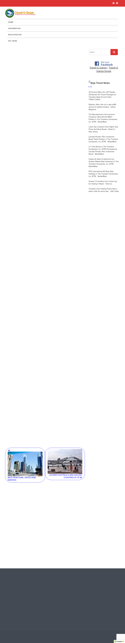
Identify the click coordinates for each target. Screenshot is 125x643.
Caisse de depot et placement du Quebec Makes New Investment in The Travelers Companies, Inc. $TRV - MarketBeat (104, 162)
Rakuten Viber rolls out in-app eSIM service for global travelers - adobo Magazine (102, 107)
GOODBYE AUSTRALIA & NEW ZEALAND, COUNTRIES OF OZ (65, 476)
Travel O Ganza (98, 67)
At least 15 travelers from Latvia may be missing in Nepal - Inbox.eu (103, 182)
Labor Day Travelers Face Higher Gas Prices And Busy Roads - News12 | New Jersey (103, 129)
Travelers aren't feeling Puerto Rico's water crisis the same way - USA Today (104, 189)
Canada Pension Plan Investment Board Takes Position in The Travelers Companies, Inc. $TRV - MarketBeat (103, 139)
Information (14, 28)
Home (10, 22)
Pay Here (12, 41)
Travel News (103, 83)
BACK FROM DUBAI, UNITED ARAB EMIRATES (22, 478)
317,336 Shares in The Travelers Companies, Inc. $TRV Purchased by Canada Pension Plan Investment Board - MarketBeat (103, 150)
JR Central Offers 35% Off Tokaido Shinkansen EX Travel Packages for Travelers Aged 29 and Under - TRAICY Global (102, 96)
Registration (14, 34)
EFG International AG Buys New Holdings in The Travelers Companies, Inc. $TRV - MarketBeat (103, 173)
